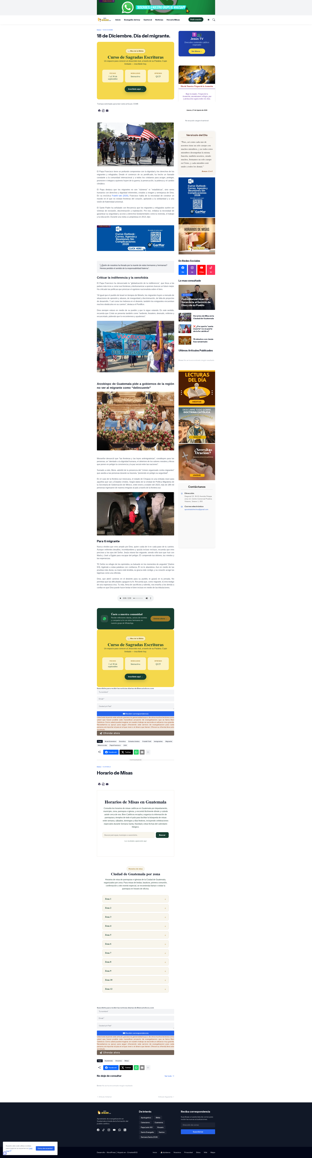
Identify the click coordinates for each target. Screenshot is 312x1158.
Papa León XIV (147, 1127)
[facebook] (98, 1130)
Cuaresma (159, 1122)
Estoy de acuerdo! (45, 1148)
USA (125, 745)
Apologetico (146, 1118)
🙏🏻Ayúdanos (165, 1152)
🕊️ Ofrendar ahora (109, 733)
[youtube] (114, 1130)
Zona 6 (108, 943)
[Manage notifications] (5, 1153)
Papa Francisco (115, 745)
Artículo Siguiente (165, 1097)
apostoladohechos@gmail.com (196, 509)
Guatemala (107, 766)
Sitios (198, 1152)
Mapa (213, 1152)
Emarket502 (132, 1152)
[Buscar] (212, 19)
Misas (127, 1061)
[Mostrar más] (148, 752)
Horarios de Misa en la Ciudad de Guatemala (203, 317)
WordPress (111, 1152)
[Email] (142, 752)
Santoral (148, 19)
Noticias (159, 19)
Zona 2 (108, 907)
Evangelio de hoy (132, 19)
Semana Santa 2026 (149, 1137)
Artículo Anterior (105, 1097)
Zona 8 (108, 961)
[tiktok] (103, 1130)
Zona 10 (108, 979)
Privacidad (188, 1152)
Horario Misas (173, 19)
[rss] (125, 1130)
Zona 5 (108, 934)
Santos (162, 1132)
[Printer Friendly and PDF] (103, 112)
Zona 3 (108, 916)
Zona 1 (108, 898)
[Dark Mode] (207, 19)
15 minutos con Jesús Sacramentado (203, 340)
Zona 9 (108, 970)
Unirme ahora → (160, 619)
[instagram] (109, 1130)
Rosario (160, 1127)
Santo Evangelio (147, 1132)
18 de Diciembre (108, 30)
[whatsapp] (119, 1130)
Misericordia (102, 745)
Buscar (162, 835)
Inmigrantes (158, 741)
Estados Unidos (134, 741)
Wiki (205, 1152)
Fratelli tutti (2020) (120, 196)
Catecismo (145, 1122)
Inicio (118, 19)
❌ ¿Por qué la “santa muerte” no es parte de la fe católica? (203, 329)
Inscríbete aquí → (135, 89)
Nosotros (177, 1152)
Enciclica (122, 741)
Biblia (158, 1118)
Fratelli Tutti (146, 741)
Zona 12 (108, 988)
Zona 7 (108, 952)
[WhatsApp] (136, 752)
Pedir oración (195, 19)
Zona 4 (108, 925)
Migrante (169, 741)
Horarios (119, 1061)
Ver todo (168, 1076)
